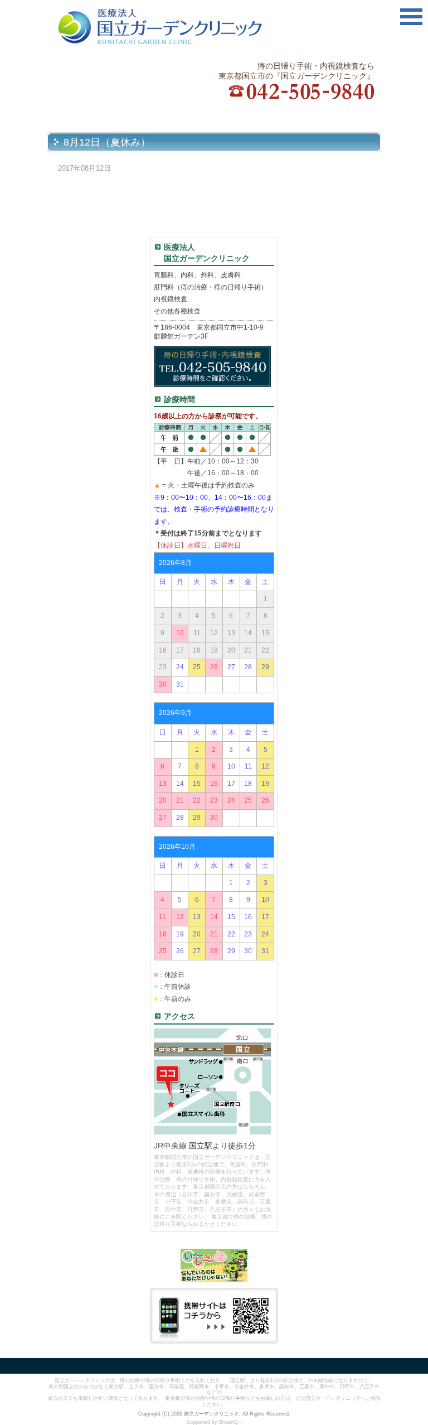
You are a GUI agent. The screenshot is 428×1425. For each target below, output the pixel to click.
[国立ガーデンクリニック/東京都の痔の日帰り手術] (180, 26)
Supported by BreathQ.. (214, 1422)
